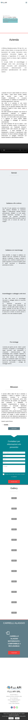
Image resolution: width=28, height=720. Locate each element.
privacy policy (23, 716)
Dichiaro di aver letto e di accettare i (13, 474)
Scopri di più (14, 652)
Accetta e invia (14, 481)
